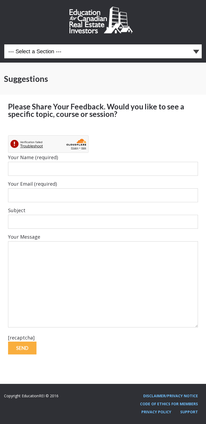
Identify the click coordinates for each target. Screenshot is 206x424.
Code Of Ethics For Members (169, 403)
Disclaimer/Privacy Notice (170, 395)
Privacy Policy (156, 411)
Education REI (103, 20)
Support (189, 411)
